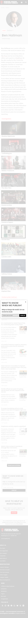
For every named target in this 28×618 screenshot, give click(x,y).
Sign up (22, 315)
